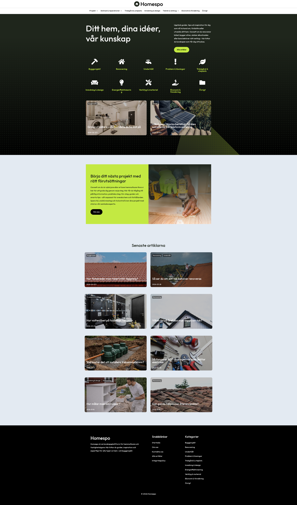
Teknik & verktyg (170, 11)
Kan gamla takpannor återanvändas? (175, 404)
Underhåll (148, 69)
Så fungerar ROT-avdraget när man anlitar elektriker (178, 361)
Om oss (96, 212)
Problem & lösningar (175, 69)
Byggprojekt (95, 69)
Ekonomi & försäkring (191, 11)
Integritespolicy (158, 460)
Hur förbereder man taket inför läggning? (112, 278)
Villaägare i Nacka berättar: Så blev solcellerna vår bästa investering (174, 125)
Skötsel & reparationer (110, 11)
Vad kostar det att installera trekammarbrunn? (115, 362)
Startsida (156, 442)
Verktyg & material (148, 90)
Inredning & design (152, 11)
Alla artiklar (181, 50)
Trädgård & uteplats (133, 11)
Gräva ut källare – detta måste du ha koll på (114, 127)
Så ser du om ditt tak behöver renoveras (176, 278)
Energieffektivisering (121, 91)
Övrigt (205, 11)
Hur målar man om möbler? (103, 404)
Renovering (121, 69)
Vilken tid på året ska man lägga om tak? (177, 320)
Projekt (92, 11)
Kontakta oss (157, 452)
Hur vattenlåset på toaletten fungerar (109, 320)
